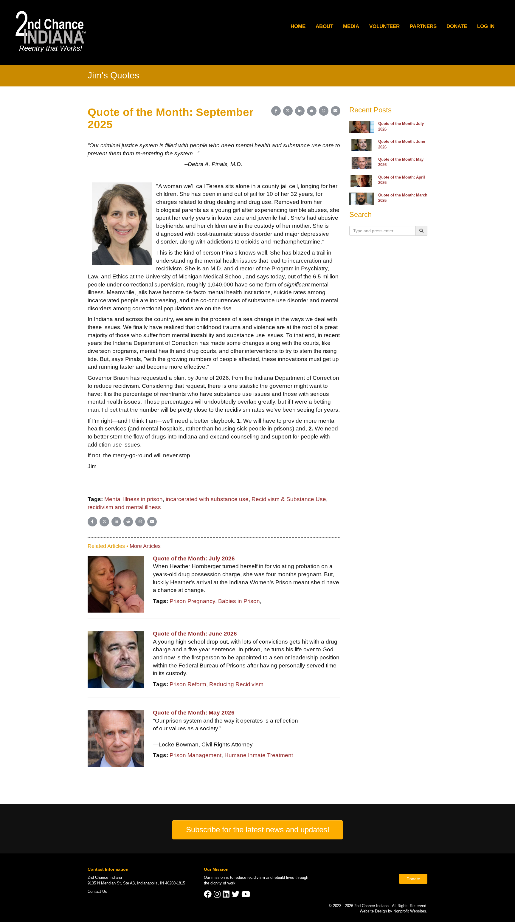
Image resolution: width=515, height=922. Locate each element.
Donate (456, 26)
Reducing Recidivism (236, 684)
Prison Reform (188, 684)
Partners (423, 26)
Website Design (374, 911)
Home (298, 26)
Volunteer (384, 26)
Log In (485, 26)
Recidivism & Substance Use (289, 499)
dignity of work (222, 883)
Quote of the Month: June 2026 (195, 633)
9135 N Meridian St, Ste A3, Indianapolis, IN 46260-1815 (136, 883)
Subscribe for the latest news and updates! (257, 829)
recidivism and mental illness (124, 507)
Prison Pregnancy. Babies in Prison (215, 601)
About (324, 26)
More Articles (145, 546)
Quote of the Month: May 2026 (194, 712)
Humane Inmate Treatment (258, 755)
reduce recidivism (250, 877)
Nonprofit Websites (409, 911)
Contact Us (97, 891)
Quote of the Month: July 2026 (194, 558)
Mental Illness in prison (133, 499)
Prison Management (195, 755)
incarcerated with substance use (207, 499)
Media (351, 26)
